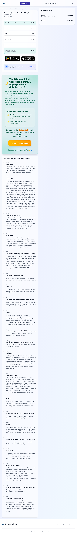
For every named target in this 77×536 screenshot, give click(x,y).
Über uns (59, 524)
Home (4, 9)
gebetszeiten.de (35, 531)
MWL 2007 (24, 3)
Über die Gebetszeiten (50, 3)
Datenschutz (72, 524)
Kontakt (65, 524)
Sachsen (10, 9)
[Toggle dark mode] (72, 3)
